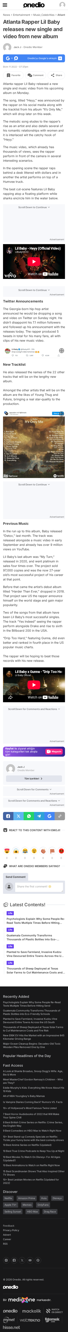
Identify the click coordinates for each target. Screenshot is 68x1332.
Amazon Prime (26, 1198)
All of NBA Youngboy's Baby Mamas (24, 1095)
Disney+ (57, 1198)
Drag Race (50, 1211)
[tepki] (7, 851)
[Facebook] (14, 1260)
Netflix (8, 1198)
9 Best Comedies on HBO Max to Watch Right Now (32, 1130)
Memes (27, 1204)
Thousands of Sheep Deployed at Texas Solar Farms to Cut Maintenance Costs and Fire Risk (35, 970)
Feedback (8, 1225)
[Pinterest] (38, 1260)
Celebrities (47, 14)
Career (7, 1239)
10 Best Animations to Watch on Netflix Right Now (31, 1165)
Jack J (28, 47)
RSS (5, 1243)
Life (10, 913)
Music (37, 14)
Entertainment (21, 14)
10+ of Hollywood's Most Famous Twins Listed (30, 1108)
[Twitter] (22, 1260)
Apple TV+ (11, 1204)
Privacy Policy (11, 1230)
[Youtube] (30, 1260)
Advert (7, 1234)
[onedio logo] (31, 1287)
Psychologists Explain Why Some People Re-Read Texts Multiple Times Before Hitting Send (36, 921)
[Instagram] (6, 1260)
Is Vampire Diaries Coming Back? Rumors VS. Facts (33, 1102)
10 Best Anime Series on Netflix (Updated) (27, 1144)
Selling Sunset (13, 1211)
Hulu (44, 1198)
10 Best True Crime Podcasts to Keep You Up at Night (33, 1150)
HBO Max (32, 1211)
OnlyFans (43, 1204)
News (6, 14)
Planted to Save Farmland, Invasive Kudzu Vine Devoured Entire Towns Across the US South (35, 954)
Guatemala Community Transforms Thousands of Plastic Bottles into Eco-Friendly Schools (32, 937)
